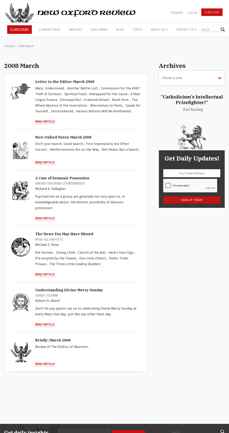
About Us (158, 30)
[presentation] (190, 186)
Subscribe (212, 12)
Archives (75, 30)
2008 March (26, 46)
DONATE (177, 13)
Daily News (99, 30)
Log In (192, 13)
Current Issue (49, 30)
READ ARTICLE (45, 121)
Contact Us (185, 30)
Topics (137, 30)
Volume (9, 46)
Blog (120, 30)
